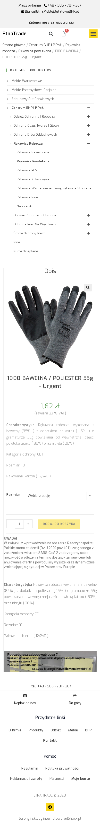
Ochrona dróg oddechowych (35, 134)
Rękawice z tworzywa (33, 179)
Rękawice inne (27, 197)
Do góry (75, 703)
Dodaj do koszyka (59, 524)
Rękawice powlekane (34, 51)
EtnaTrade (14, 33)
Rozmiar (13, 494)
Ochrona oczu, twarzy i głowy (36, 125)
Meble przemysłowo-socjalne (34, 90)
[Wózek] (63, 34)
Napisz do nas (25, 703)
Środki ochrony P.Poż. (29, 233)
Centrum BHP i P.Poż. (45, 45)
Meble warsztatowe (27, 81)
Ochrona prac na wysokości (35, 224)
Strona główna (13, 45)
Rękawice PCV (27, 170)
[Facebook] (50, 807)
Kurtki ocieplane (26, 251)
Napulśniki (24, 206)
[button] (93, 33)
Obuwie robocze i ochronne (35, 215)
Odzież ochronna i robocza (34, 116)
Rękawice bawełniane (33, 152)
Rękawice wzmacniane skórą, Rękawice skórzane (54, 188)
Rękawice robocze (28, 143)
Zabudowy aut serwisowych (33, 99)
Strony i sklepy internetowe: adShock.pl (50, 818)
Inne (17, 242)
